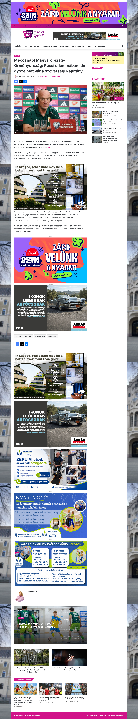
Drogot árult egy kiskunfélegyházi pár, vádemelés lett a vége (110, 138)
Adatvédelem (102, 715)
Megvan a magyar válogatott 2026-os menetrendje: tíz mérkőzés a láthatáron (50, 698)
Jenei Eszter (32, 592)
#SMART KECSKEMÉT (78, 46)
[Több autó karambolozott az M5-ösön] (97, 130)
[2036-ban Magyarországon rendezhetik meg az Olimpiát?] (76, 689)
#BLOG (90, 46)
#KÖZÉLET (18, 46)
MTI (49, 147)
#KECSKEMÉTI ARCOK (49, 46)
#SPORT (37, 46)
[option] (50, 625)
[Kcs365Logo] (34, 35)
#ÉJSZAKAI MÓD (101, 46)
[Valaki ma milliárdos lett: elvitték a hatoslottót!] (97, 122)
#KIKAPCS (28, 46)
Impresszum (93, 715)
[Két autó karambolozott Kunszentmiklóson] (97, 114)
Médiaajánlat (119, 715)
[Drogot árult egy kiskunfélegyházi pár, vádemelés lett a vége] (97, 139)
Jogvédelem (111, 715)
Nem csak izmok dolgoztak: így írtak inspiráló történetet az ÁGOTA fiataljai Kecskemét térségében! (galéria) (36, 625)
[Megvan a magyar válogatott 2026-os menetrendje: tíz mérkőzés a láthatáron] (50, 689)
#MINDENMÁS (64, 46)
